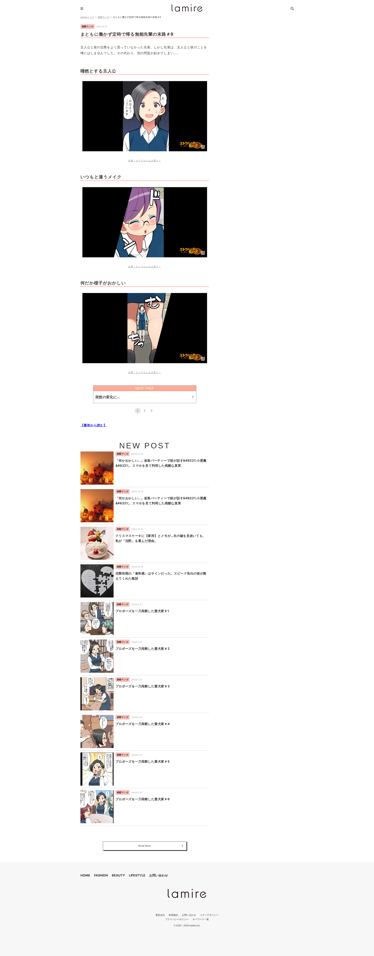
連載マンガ (103, 17)
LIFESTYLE (137, 875)
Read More (144, 845)
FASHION (101, 875)
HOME (85, 875)
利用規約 (173, 915)
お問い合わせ (158, 875)
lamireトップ (87, 17)
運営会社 (160, 915)
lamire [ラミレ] (187, 8)
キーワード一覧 (200, 919)
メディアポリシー (209, 915)
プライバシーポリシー (177, 919)
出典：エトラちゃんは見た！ (144, 160)
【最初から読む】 (93, 425)
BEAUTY (118, 875)
